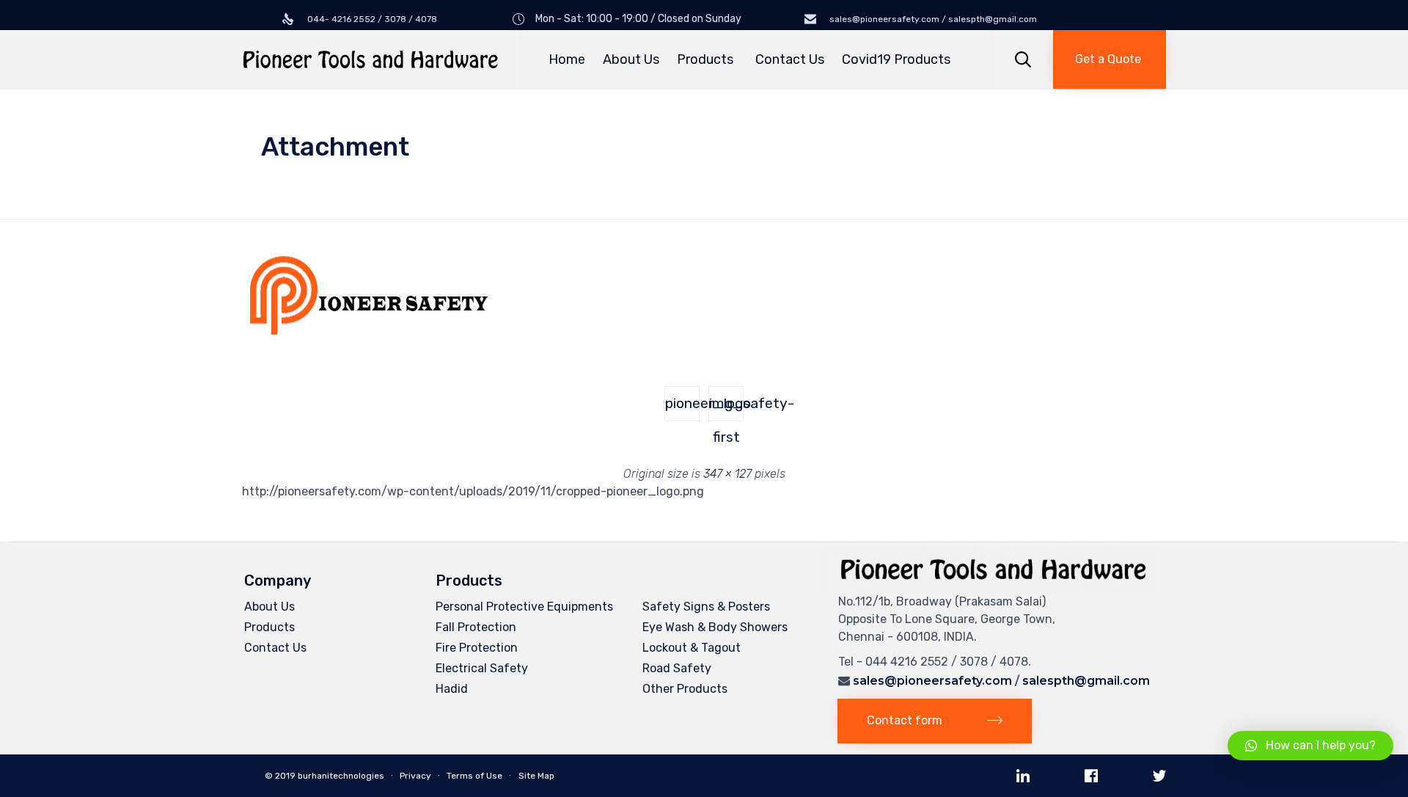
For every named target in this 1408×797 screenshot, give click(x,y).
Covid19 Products (896, 59)
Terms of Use (474, 776)
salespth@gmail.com (1086, 681)
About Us (631, 59)
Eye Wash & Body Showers (715, 627)
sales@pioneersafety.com (932, 681)
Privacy (415, 776)
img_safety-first (726, 408)
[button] (1109, 59)
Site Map (536, 776)
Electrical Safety (482, 668)
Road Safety (676, 668)
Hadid (452, 689)
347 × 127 (727, 474)
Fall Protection (476, 627)
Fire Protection (477, 648)
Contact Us (789, 59)
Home (567, 59)
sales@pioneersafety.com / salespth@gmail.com (932, 19)
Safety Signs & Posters (706, 607)
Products (705, 59)
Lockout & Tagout (691, 648)
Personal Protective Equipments (524, 607)
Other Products (684, 689)
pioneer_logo (682, 403)
